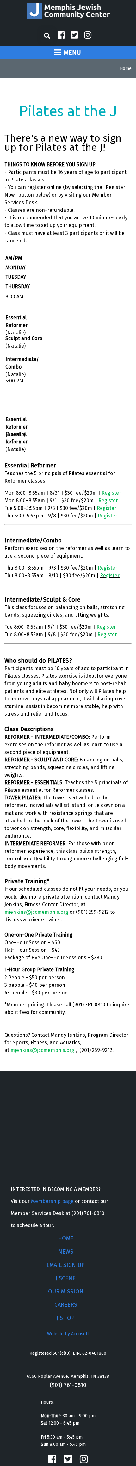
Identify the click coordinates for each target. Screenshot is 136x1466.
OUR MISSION (65, 1291)
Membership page (52, 1201)
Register (111, 493)
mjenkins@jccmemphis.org (36, 912)
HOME (65, 1238)
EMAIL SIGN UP (65, 1264)
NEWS (65, 1251)
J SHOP (66, 1318)
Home (126, 68)
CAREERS (65, 1304)
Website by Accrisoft (68, 1333)
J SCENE (66, 1278)
